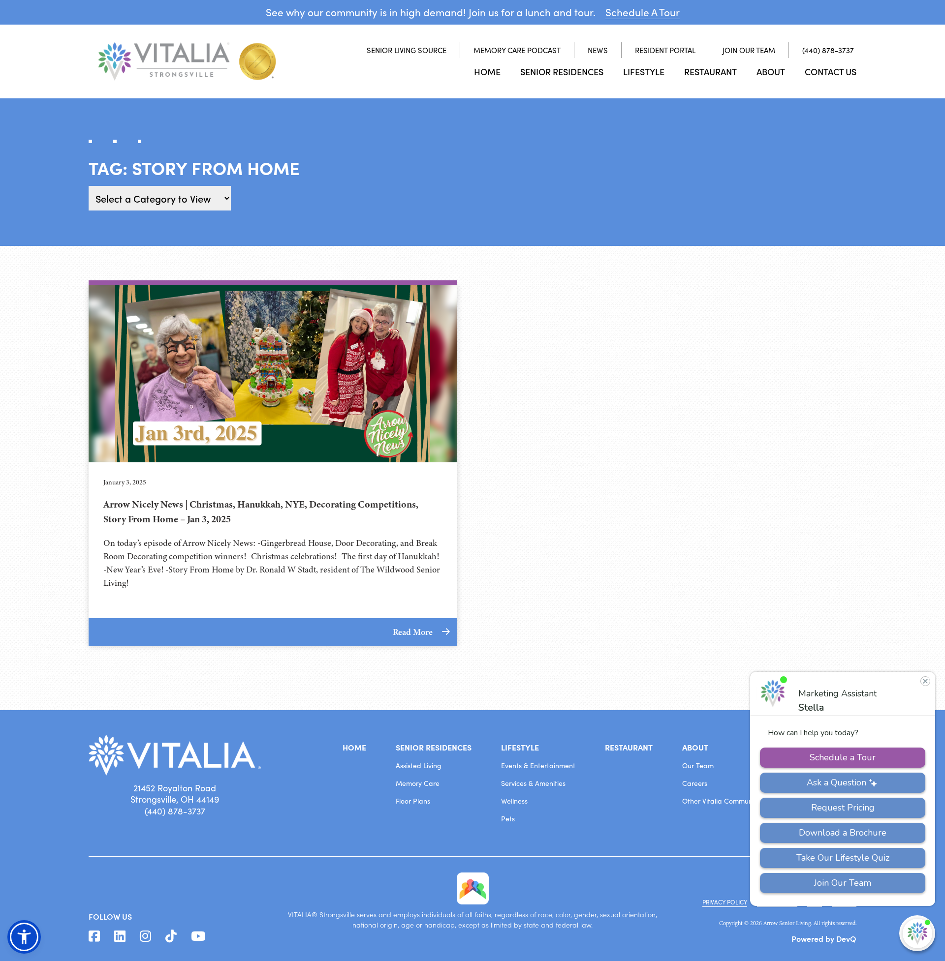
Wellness (514, 801)
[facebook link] (94, 936)
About (770, 71)
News (598, 50)
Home (487, 71)
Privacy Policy (724, 902)
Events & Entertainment (538, 765)
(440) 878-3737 (828, 50)
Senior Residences (561, 71)
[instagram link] (145, 936)
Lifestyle (643, 71)
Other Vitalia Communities (723, 801)
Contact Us (830, 71)
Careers (694, 783)
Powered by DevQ (823, 938)
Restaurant (710, 71)
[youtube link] (198, 936)
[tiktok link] (171, 936)
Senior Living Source (406, 50)
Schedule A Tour (642, 12)
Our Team (698, 765)
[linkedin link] (120, 936)
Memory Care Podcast (517, 50)
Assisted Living (418, 765)
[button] (24, 937)
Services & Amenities (533, 783)
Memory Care (418, 783)
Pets (508, 818)
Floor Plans (413, 801)
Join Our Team (749, 50)
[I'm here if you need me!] (917, 933)
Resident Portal (665, 50)
